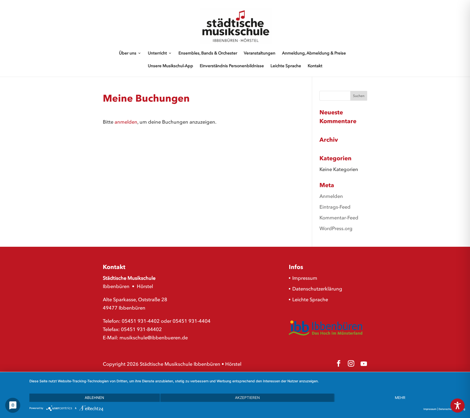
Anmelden (331, 196)
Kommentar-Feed (338, 218)
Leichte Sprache (285, 66)
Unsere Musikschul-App (170, 66)
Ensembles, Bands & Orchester (207, 53)
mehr (400, 397)
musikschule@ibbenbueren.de (153, 338)
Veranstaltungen (259, 53)
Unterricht (157, 53)
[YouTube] (364, 364)
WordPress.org (335, 228)
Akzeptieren (247, 397)
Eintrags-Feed (335, 207)
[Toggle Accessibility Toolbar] (457, 405)
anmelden (126, 122)
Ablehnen (94, 397)
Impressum (304, 278)
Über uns (127, 53)
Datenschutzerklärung (317, 289)
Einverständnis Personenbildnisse (232, 66)
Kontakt (315, 66)
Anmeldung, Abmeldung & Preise (314, 53)
